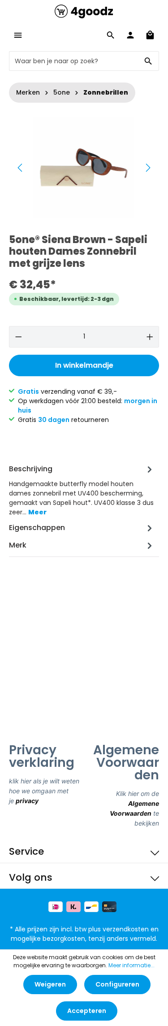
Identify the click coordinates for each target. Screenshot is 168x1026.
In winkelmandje (84, 365)
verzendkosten (126, 929)
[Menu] (18, 35)
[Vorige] (20, 167)
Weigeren (50, 984)
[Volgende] (147, 167)
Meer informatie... (131, 965)
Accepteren (86, 1010)
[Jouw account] (130, 35)
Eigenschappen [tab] (37, 527)
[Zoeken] (148, 61)
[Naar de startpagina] (84, 11)
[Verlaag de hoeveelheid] (18, 337)
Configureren (117, 984)
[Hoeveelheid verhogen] (150, 337)
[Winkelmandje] (150, 35)
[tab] (82, 490)
